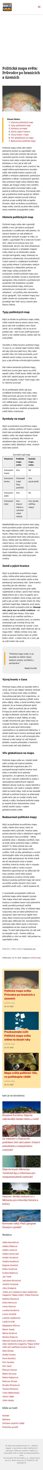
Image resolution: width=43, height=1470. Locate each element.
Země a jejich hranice (20, 131)
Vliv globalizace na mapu (22, 138)
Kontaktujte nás (29, 949)
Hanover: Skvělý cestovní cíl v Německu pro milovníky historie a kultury (20, 1200)
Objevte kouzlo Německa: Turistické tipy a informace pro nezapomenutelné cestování (18, 1173)
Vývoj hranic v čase (20, 134)
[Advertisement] (21, 37)
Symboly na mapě (19, 128)
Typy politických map (20, 125)
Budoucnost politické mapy (23, 141)
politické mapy (35, 958)
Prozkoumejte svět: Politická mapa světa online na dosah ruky (17, 1035)
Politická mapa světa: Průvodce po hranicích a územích (19, 994)
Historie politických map (22, 122)
